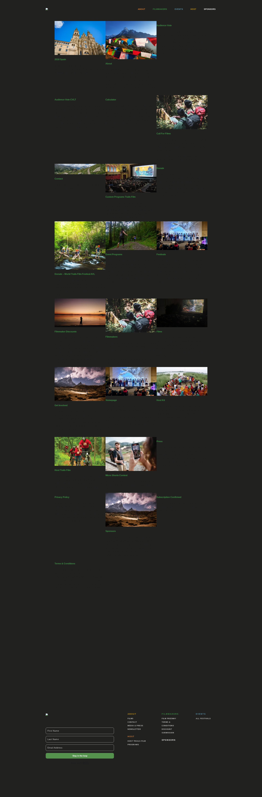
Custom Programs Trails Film (120, 197)
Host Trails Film (63, 470)
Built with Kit (80, 763)
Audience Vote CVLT (65, 99)
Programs (133, 745)
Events (179, 9)
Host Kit (161, 400)
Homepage (111, 400)
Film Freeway (169, 719)
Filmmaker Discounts (66, 331)
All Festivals (203, 719)
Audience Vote (164, 25)
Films (159, 331)
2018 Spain (60, 59)
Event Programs (113, 254)
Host (193, 9)
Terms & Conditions (65, 563)
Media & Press (135, 726)
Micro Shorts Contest (116, 475)
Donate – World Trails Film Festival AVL (75, 274)
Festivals (161, 254)
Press (160, 441)
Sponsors (210, 9)
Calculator (110, 99)
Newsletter (134, 729)
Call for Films (164, 133)
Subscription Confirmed (169, 497)
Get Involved (61, 405)
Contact (59, 179)
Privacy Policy (62, 497)
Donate (160, 168)
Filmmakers (160, 9)
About (141, 9)
